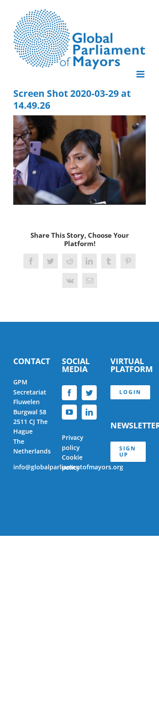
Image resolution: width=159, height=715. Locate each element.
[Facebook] (69, 392)
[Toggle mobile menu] (141, 74)
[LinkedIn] (89, 412)
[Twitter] (89, 392)
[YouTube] (69, 412)
